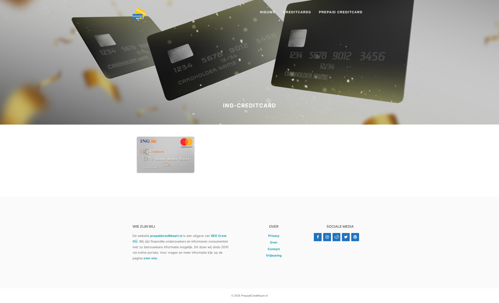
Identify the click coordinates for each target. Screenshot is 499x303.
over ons (150, 258)
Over (274, 242)
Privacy (273, 236)
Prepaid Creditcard (341, 12)
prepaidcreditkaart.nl (166, 236)
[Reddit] (336, 237)
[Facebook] (318, 237)
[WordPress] (355, 237)
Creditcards (297, 12)
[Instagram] (327, 237)
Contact (274, 249)
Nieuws (267, 12)
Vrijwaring (274, 255)
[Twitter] (346, 237)
